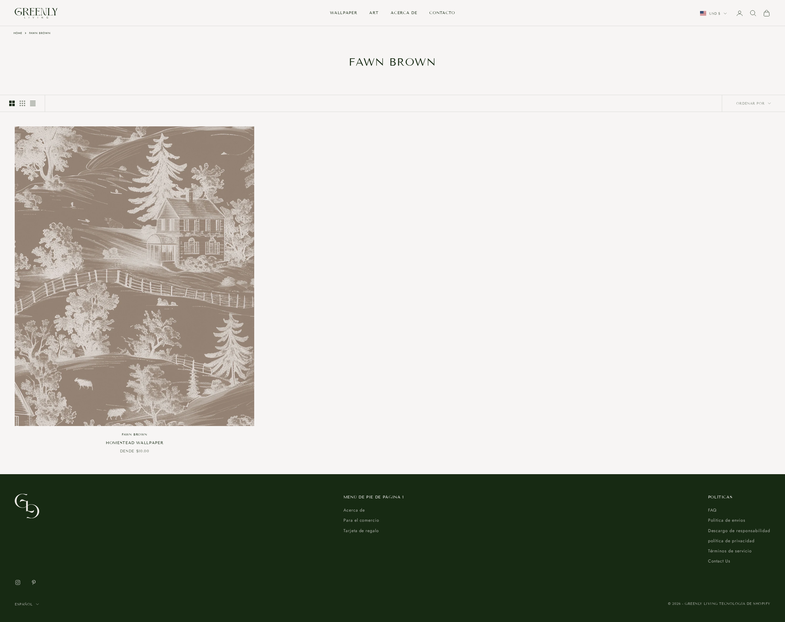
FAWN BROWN (40, 33)
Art (373, 12)
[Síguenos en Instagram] (18, 582)
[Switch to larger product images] (12, 103)
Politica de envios (727, 520)
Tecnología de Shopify (744, 603)
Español (24, 604)
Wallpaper (343, 12)
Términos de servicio (730, 551)
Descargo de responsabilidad (739, 531)
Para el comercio (361, 520)
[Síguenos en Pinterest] (34, 582)
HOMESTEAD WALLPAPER (134, 442)
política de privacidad (731, 541)
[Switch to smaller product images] (22, 103)
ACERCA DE (404, 12)
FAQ (712, 510)
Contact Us (719, 561)
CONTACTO (442, 12)
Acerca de (354, 510)
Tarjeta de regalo (361, 531)
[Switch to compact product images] (33, 103)
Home (17, 33)
